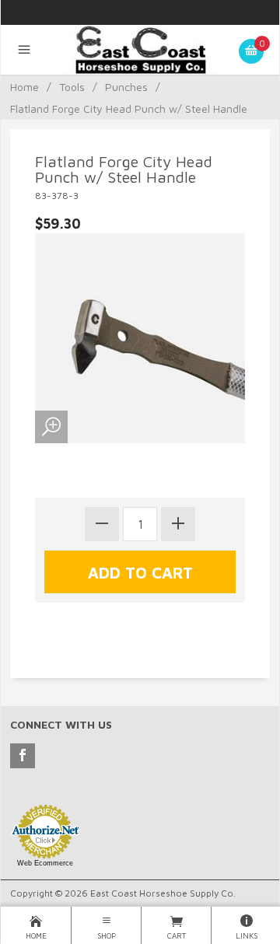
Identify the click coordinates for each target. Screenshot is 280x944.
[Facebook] (22, 755)
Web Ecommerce (45, 863)
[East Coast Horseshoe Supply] (140, 54)
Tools (72, 86)
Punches (126, 86)
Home (24, 86)
